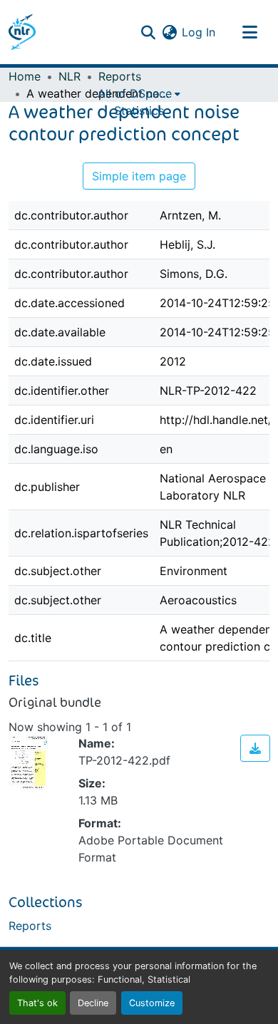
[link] (255, 748)
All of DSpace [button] (135, 93)
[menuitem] (139, 93)
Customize (152, 1003)
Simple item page (139, 176)
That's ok (37, 1003)
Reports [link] (119, 76)
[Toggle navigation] (249, 32)
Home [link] (25, 76)
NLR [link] (69, 76)
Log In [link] (198, 32)
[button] (22, 32)
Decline (93, 1003)
